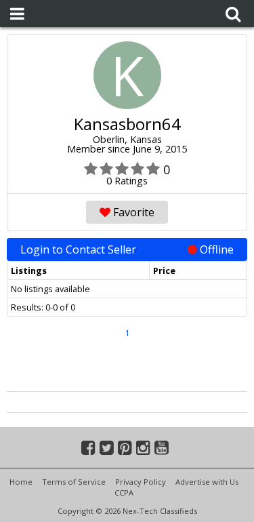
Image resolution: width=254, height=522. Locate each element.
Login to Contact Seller (127, 249)
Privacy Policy (140, 482)
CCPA (123, 492)
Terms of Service (74, 482)
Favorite (132, 212)
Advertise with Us (206, 482)
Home (21, 482)
